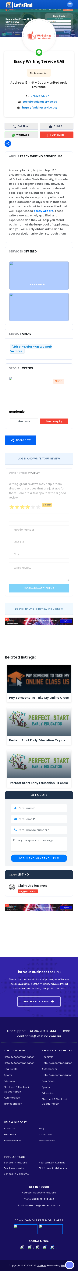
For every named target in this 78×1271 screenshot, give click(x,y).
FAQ (41, 1128)
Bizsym (65, 1265)
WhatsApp (22, 134)
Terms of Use (47, 1140)
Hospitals (47, 1057)
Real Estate (11, 1069)
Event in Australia (14, 1168)
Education (10, 1081)
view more (24, 421)
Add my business (39, 1001)
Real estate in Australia (52, 1162)
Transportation (13, 1104)
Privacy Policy (12, 1140)
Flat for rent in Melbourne (53, 1168)
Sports (8, 1075)
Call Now (22, 126)
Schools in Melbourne (16, 1174)
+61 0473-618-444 (43, 1199)
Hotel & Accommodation (19, 1057)
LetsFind (41, 1265)
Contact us (45, 1134)
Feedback (10, 1134)
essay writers (43, 211)
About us (9, 1128)
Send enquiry (54, 421)
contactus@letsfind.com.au (42, 1205)
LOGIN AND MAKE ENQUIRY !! (39, 858)
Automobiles (12, 1097)
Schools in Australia (16, 1162)
